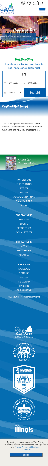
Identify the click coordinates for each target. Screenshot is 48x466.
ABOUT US (24, 255)
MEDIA (24, 246)
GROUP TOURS (24, 228)
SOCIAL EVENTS (24, 232)
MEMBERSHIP (24, 250)
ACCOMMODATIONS (24, 197)
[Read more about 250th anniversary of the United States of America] (23, 361)
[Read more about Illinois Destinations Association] (23, 395)
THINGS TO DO (24, 184)
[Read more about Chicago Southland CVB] (24, 339)
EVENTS (24, 188)
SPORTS (24, 224)
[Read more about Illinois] (24, 434)
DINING (24, 192)
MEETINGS (24, 219)
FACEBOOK (24, 269)
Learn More (26, 449)
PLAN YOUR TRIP (24, 201)
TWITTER (24, 277)
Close (26, 455)
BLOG (24, 205)
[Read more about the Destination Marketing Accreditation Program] (23, 421)
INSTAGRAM (24, 281)
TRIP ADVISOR (24, 290)
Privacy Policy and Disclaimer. (28, 447)
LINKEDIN (24, 286)
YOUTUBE (24, 273)
